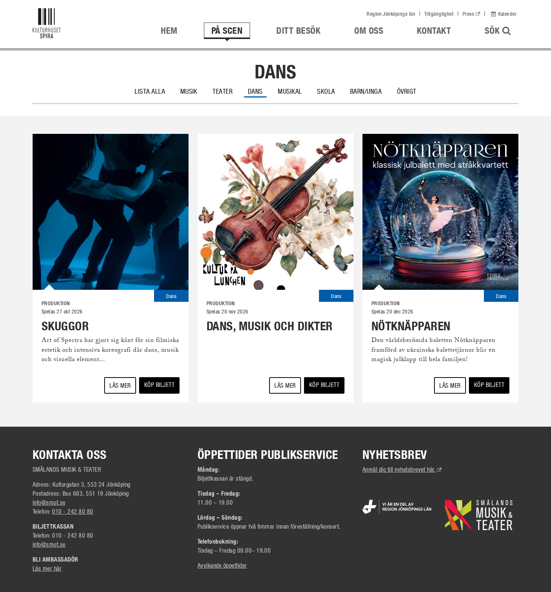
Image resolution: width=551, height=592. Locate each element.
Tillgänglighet (439, 13)
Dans (255, 91)
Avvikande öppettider (222, 565)
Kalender (507, 13)
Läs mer (119, 385)
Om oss (368, 30)
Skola (326, 91)
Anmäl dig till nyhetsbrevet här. (402, 469)
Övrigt (406, 91)
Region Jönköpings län (391, 13)
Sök (501, 30)
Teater (222, 91)
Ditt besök (298, 30)
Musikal (290, 91)
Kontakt (434, 30)
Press (468, 13)
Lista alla (150, 91)
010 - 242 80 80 (72, 511)
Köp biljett (159, 384)
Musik (189, 91)
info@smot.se (49, 502)
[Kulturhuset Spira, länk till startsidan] (84, 25)
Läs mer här (47, 568)
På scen (227, 30)
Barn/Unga (366, 91)
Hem (169, 30)
